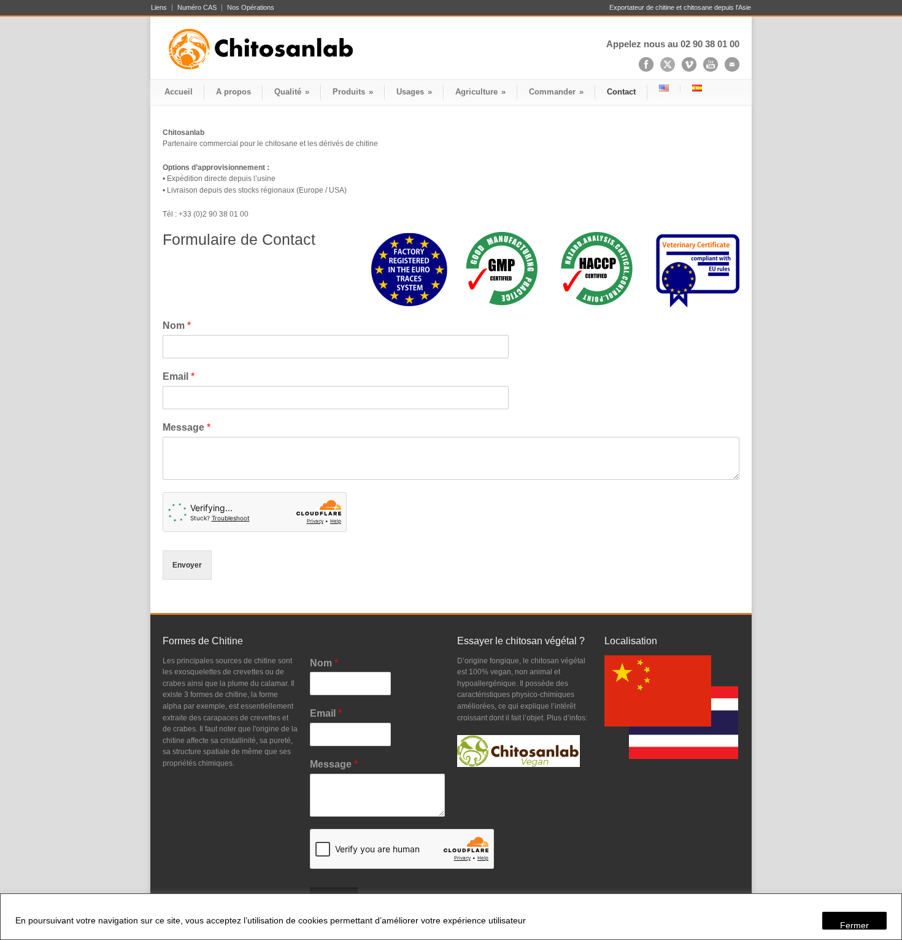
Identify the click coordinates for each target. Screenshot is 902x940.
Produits (353, 91)
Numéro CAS (197, 7)
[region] (451, 916)
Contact (621, 91)
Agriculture (480, 91)
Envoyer (187, 565)
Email (179, 376)
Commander (556, 91)
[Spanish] (696, 88)
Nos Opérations (250, 7)
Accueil (178, 91)
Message (186, 427)
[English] (663, 88)
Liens (159, 7)
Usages (414, 91)
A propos (233, 91)
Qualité (291, 91)
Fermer (854, 925)
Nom (177, 325)
